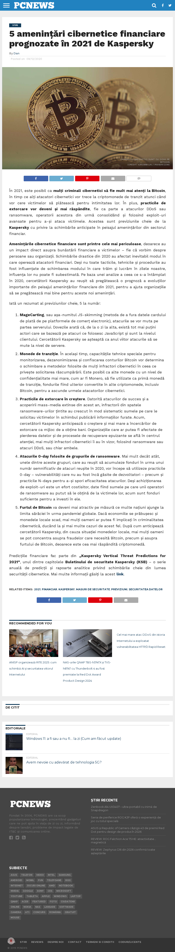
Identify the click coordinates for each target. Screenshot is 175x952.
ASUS (14, 875)
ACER (25, 901)
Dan (16, 53)
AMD (52, 885)
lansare (49, 907)
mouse (15, 917)
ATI (27, 912)
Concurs (39, 912)
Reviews (37, 941)
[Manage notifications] (11, 941)
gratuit (70, 912)
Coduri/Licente (129, 941)
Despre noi (56, 941)
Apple (46, 896)
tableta (32, 896)
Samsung (65, 875)
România (55, 912)
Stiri (23, 941)
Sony (40, 891)
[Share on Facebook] (36, 177)
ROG (68, 880)
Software (66, 907)
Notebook (66, 885)
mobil (30, 880)
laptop (76, 896)
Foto (53, 901)
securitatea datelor (146, 589)
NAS (37, 907)
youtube (16, 896)
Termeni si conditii (100, 941)
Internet (17, 885)
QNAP (14, 901)
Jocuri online (36, 885)
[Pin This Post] (87, 177)
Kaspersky (66, 589)
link (120, 574)
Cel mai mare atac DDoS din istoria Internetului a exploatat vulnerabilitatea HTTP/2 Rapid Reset (141, 641)
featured (39, 901)
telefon (26, 875)
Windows (60, 896)
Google (28, 891)
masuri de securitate (93, 589)
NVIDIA (15, 891)
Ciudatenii (68, 901)
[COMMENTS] (138, 177)
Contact (75, 941)
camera (16, 912)
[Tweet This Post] (61, 177)
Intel (51, 875)
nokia (27, 907)
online (15, 907)
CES (50, 891)
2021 (37, 589)
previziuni (119, 589)
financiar (49, 589)
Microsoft (63, 891)
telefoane (54, 880)
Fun (40, 880)
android (16, 880)
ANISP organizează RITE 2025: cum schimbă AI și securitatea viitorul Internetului (33, 668)
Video (40, 875)
